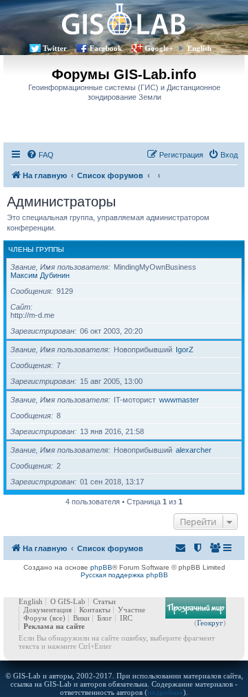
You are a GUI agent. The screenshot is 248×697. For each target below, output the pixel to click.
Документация (47, 609)
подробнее (165, 692)
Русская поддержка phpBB (124, 575)
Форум (35, 618)
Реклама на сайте (54, 626)
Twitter (55, 48)
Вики (81, 618)
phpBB (101, 567)
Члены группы (36, 249)
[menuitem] (40, 155)
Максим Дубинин (40, 275)
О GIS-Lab (67, 601)
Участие (131, 609)
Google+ (159, 48)
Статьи (104, 601)
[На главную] (124, 19)
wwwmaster (179, 400)
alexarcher (193, 450)
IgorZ (185, 349)
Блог (104, 618)
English (199, 48)
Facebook (106, 48)
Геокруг (210, 623)
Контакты (94, 609)
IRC (126, 618)
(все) (57, 618)
